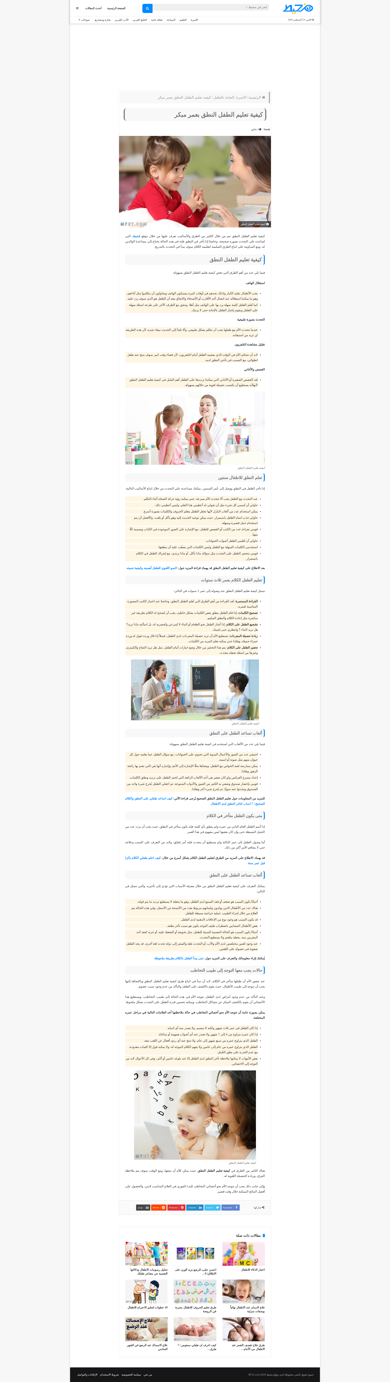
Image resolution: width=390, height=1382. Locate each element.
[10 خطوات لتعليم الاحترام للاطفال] (146, 1291)
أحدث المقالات (93, 8)
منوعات (85, 19)
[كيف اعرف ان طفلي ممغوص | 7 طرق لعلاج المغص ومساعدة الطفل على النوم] (195, 1329)
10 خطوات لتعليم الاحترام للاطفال (148, 1307)
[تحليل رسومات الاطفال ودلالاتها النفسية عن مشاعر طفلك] (146, 1254)
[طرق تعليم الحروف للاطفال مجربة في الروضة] (195, 1291)
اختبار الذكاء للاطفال (253, 1269)
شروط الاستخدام (109, 1374)
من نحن (148, 1374)
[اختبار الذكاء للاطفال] (243, 1254)
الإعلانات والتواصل (87, 1374)
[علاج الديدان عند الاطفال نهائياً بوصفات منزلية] (243, 1291)
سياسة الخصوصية (131, 1374)
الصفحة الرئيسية (116, 8)
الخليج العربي (140, 19)
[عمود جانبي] (77, 8)
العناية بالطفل (223, 97)
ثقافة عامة (157, 19)
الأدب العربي (122, 19)
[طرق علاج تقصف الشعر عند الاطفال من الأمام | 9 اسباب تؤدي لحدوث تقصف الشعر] (243, 1329)
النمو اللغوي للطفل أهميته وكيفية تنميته (152, 568)
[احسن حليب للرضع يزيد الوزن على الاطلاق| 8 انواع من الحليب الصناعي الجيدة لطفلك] (195, 1254)
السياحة (171, 19)
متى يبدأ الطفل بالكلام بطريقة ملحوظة (179, 958)
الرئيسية (255, 97)
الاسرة (194, 19)
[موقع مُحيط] (297, 8)
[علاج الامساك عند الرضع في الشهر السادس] (146, 1329)
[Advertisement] (195, 56)
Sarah (267, 129)
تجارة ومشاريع (103, 19)
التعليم (183, 19)
